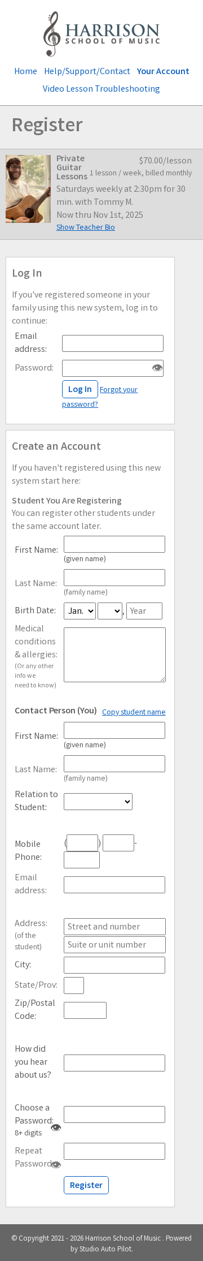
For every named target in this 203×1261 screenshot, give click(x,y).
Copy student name (134, 712)
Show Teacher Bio (85, 228)
